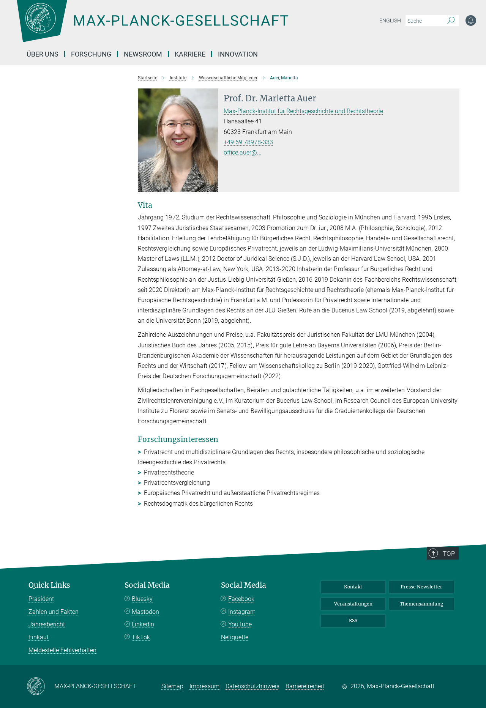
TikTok (141, 637)
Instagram (242, 611)
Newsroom (143, 54)
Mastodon (145, 611)
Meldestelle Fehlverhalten (62, 650)
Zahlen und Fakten (53, 611)
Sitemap (172, 686)
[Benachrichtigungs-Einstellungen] (470, 20)
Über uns (42, 54)
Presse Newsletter (421, 587)
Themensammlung (421, 604)
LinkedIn (143, 624)
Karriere (190, 54)
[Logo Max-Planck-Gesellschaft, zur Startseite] (152, 26)
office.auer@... (243, 152)
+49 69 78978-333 (248, 142)
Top (449, 553)
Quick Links (49, 585)
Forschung (91, 54)
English (390, 20)
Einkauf (38, 637)
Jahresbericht (46, 624)
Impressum (204, 686)
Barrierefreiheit (305, 686)
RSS (353, 620)
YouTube (240, 624)
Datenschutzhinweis (252, 686)
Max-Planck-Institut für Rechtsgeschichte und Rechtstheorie (303, 111)
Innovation (238, 54)
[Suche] (451, 21)
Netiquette (234, 637)
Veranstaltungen (353, 604)
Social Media (147, 585)
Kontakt (353, 587)
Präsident (41, 598)
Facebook (241, 598)
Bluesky (142, 598)
